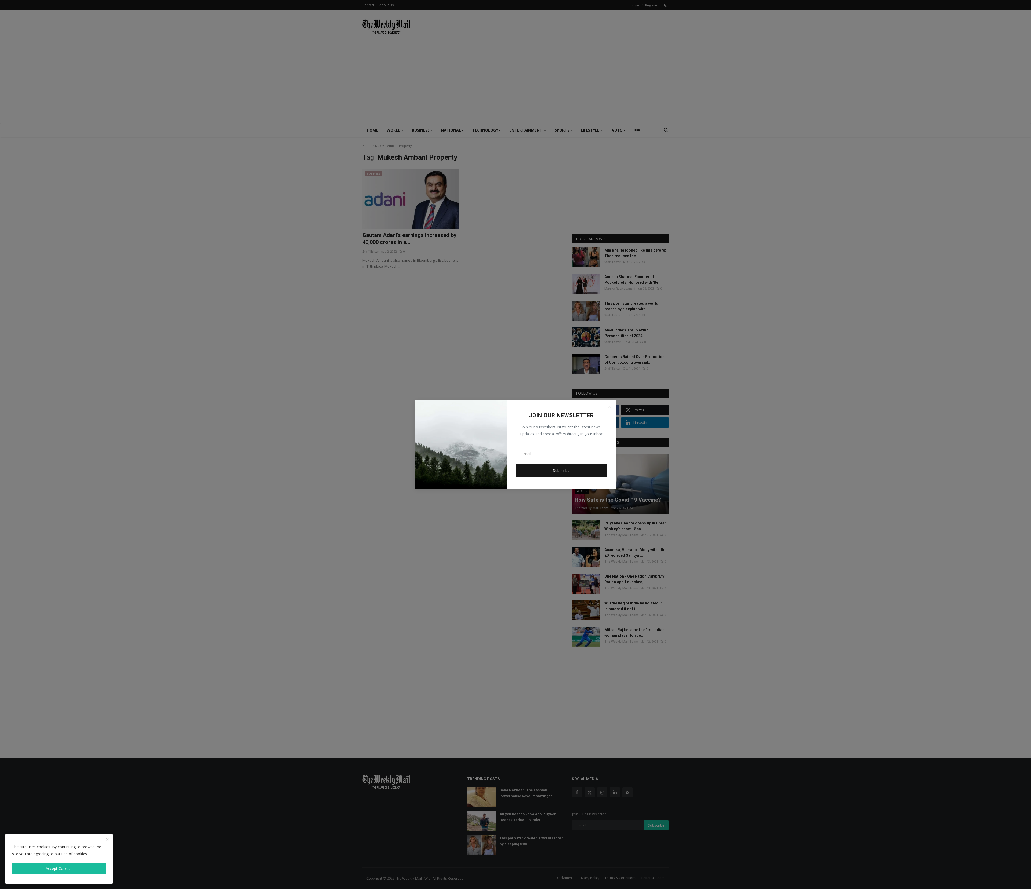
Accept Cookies (59, 868)
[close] (107, 840)
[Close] (609, 406)
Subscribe (561, 470)
